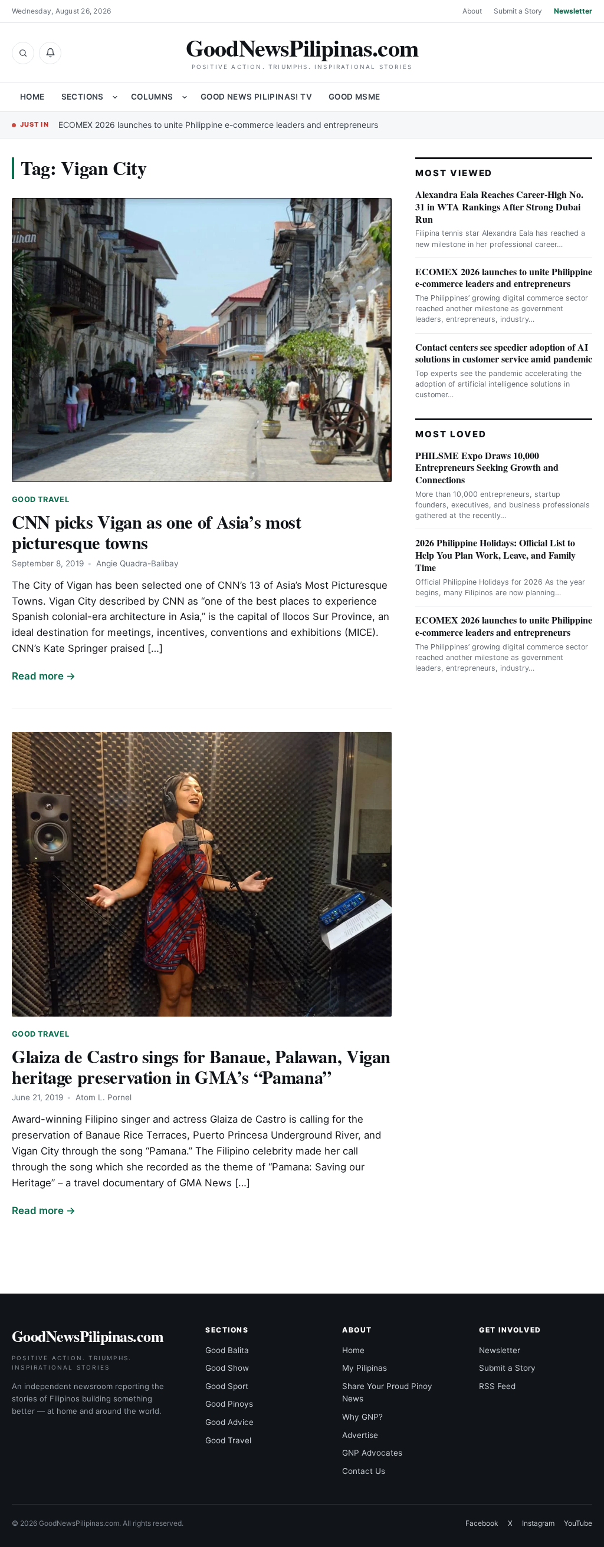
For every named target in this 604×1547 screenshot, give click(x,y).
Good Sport (226, 1386)
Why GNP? (362, 1416)
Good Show (227, 1368)
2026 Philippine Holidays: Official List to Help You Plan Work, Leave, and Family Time (495, 555)
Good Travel (40, 499)
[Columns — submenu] (184, 97)
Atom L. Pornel (104, 1097)
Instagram (538, 1523)
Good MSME (354, 96)
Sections (82, 96)
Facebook (481, 1523)
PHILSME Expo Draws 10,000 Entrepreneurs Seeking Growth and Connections (487, 467)
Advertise (360, 1435)
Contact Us (363, 1471)
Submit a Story (518, 10)
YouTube (578, 1523)
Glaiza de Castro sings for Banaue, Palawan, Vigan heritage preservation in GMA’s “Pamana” (201, 1066)
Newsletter (573, 10)
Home (32, 96)
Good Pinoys (229, 1404)
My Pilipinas (364, 1368)
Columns (152, 96)
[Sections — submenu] (115, 97)
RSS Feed (497, 1386)
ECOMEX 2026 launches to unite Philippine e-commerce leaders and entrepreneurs (218, 125)
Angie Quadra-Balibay (137, 563)
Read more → (44, 676)
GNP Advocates (372, 1452)
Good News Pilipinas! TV (256, 96)
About (472, 10)
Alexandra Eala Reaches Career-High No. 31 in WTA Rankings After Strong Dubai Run (499, 206)
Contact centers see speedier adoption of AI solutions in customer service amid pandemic (503, 353)
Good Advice (229, 1422)
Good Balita (227, 1350)
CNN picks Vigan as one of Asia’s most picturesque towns (156, 532)
